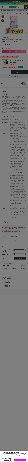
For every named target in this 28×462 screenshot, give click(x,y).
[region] (14, 456)
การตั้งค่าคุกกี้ (7, 460)
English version (8, 458)
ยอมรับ (20, 460)
